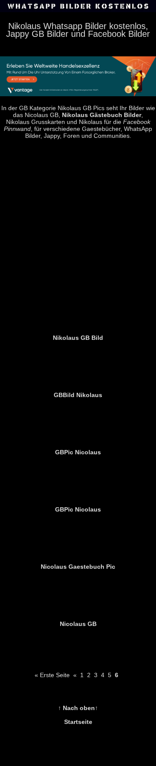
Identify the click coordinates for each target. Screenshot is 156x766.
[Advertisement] (78, 235)
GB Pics (93, 107)
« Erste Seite (52, 674)
